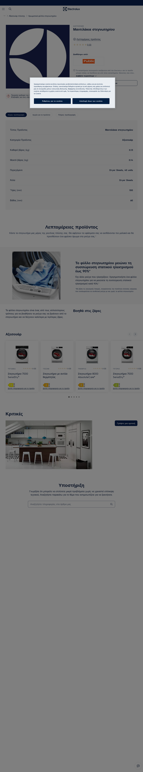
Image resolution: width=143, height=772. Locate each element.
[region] (72, 92)
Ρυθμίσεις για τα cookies (52, 101)
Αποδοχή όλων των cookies (91, 101)
